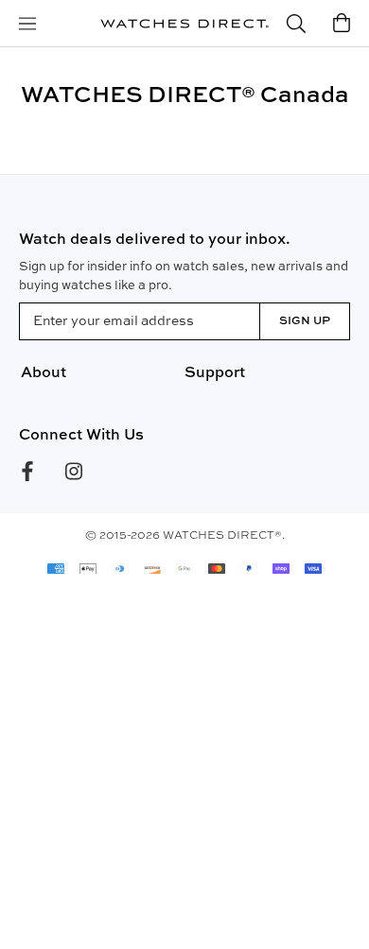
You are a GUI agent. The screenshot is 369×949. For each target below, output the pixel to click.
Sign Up (304, 321)
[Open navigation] (27, 24)
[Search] (296, 24)
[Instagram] (73, 471)
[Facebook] (27, 471)
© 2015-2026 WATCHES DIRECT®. (185, 536)
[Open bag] (341, 24)
